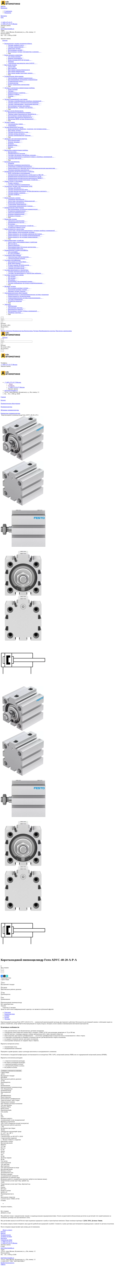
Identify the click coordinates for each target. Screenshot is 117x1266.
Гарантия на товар (6, 1240)
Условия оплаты (6, 1235)
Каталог (3, 1231)
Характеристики (9, 1014)
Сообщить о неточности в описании (11, 1070)
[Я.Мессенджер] (7, 976)
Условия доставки (6, 1236)
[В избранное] (2, 970)
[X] (4, 976)
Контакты (4, 1238)
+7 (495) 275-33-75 (6, 22)
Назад (11, 384)
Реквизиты (7, 12)
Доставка (7, 1019)
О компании (8, 11)
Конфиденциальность (7, 1263)
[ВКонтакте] (2, 976)
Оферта (3, 1264)
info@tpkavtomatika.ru (7, 29)
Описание (7, 1012)
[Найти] (2, 329)
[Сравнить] (2, 972)
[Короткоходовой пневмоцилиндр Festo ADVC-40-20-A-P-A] (23, 730)
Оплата (6, 1017)
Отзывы (6, 1015)
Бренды (3, 1233)
